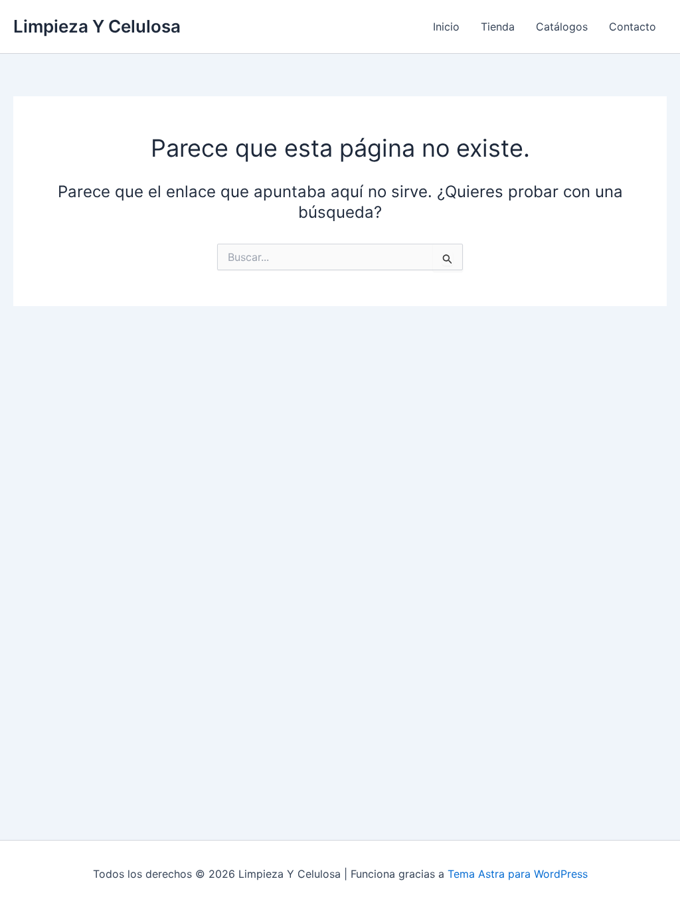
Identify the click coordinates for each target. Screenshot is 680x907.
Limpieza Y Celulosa (97, 26)
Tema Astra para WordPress (518, 873)
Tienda (498, 26)
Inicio (446, 26)
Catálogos (562, 26)
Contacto (632, 26)
